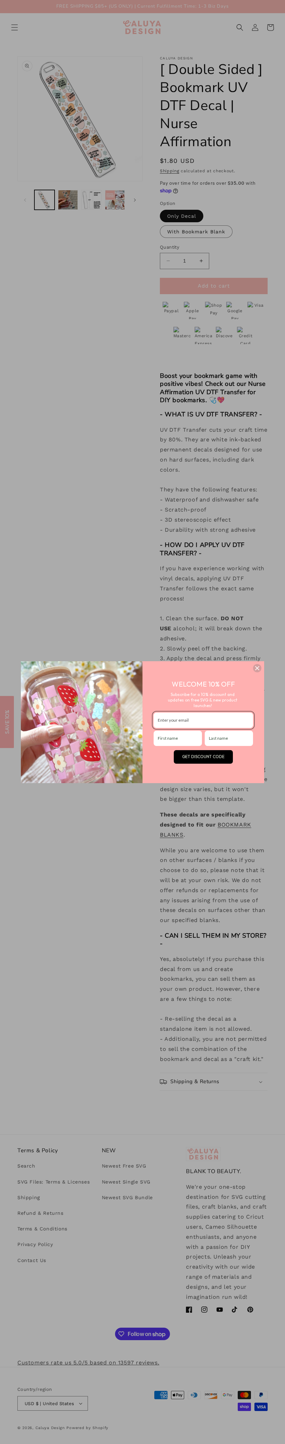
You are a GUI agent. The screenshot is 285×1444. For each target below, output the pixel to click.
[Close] (257, 668)
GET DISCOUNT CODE (203, 756)
